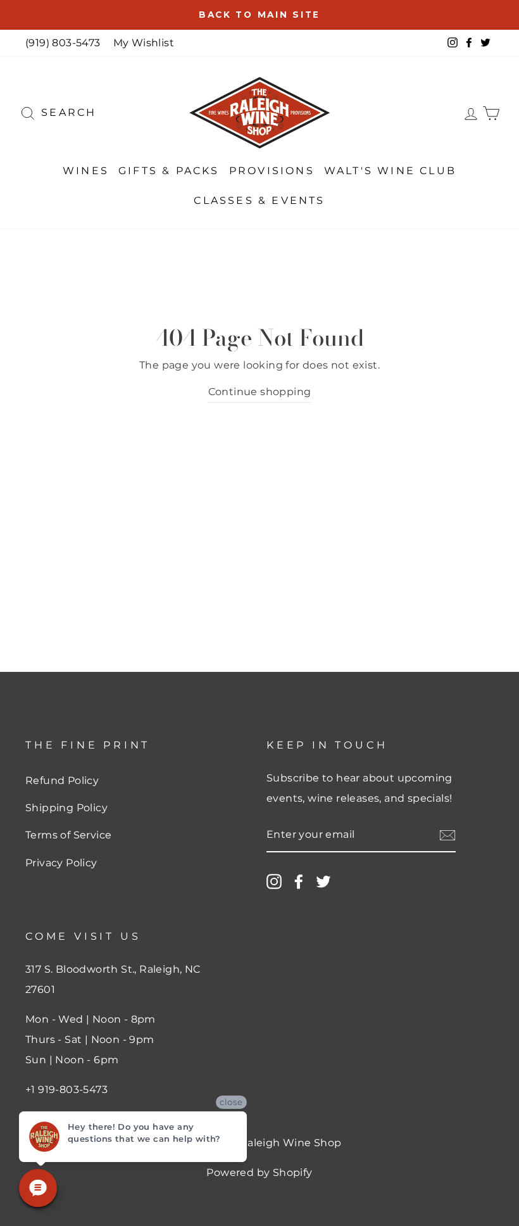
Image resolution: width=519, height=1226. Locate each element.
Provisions (272, 171)
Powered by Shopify (259, 1172)
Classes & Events (259, 200)
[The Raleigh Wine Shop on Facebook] (298, 881)
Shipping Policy (66, 808)
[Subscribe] (447, 835)
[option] (259, 14)
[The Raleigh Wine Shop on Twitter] (323, 881)
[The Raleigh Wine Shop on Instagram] (274, 881)
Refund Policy (62, 780)
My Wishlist (143, 43)
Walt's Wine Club (390, 171)
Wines (86, 171)
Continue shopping (259, 392)
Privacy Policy (61, 863)
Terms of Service (68, 835)
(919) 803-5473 (63, 43)
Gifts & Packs (169, 171)
